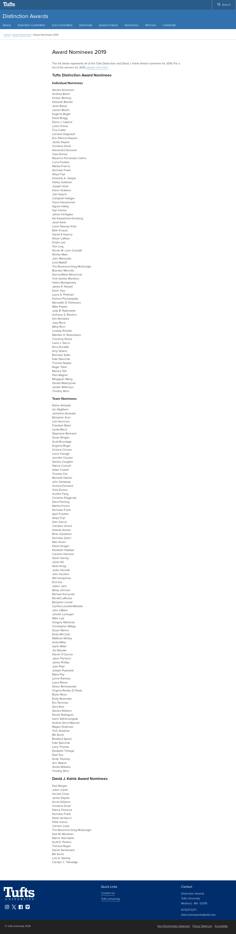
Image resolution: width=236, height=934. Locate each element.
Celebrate (169, 25)
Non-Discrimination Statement (173, 926)
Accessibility (221, 926)
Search (226, 5)
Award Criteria (108, 25)
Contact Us (108, 893)
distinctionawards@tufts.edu (198, 915)
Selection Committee (31, 25)
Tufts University (110, 899)
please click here (97, 67)
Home (7, 35)
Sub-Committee (62, 25)
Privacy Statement (202, 926)
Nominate (85, 25)
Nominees (131, 25)
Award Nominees (21, 35)
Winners (150, 25)
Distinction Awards (25, 16)
